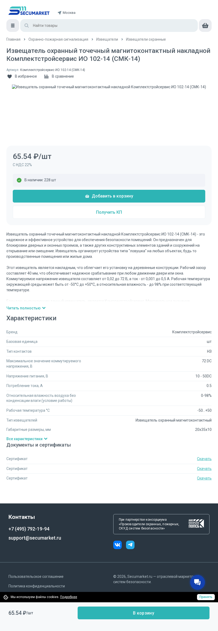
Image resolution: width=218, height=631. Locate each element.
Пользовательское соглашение (36, 576)
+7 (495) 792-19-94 (29, 529)
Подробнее (68, 597)
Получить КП (109, 212)
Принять (205, 597)
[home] (29, 10)
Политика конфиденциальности (37, 586)
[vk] (119, 545)
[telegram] (130, 545)
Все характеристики (24, 439)
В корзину (143, 613)
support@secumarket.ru (35, 538)
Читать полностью (23, 308)
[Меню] (12, 25)
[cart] (205, 25)
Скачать (204, 459)
